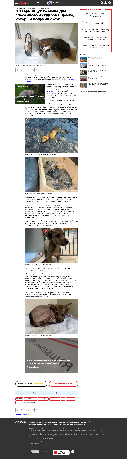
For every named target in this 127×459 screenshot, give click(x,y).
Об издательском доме (36, 421)
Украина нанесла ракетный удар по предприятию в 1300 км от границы (99, 64)
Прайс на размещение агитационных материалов (45, 425)
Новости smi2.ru (22, 415)
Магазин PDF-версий (62, 421)
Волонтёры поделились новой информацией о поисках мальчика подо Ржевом (95, 14)
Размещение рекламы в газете (76, 423)
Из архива (45, 65)
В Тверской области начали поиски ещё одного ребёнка (96, 46)
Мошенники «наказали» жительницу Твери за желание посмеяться (95, 30)
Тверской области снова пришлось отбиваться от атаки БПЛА (96, 38)
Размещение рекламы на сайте (55, 423)
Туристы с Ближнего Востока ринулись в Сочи (97, 77)
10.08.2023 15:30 (20, 8)
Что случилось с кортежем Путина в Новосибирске (99, 71)
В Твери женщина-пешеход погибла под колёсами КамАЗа (95, 22)
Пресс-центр (50, 421)
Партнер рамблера (46, 451)
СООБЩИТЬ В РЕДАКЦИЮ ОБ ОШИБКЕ (74, 425)
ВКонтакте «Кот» (53, 91)
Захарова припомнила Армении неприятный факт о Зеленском (98, 84)
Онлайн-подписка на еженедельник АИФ (84, 421)
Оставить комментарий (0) (63, 383)
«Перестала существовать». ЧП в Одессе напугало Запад (98, 58)
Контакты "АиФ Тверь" (36, 423)
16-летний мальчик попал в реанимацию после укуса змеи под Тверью (49, 361)
